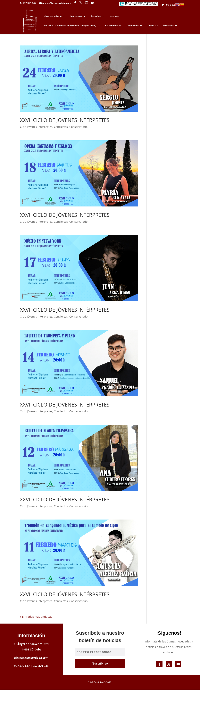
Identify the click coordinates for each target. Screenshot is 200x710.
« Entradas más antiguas (36, 616)
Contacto (153, 25)
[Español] (181, 4)
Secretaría (76, 16)
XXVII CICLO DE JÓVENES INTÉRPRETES (64, 120)
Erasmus (114, 16)
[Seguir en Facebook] (159, 664)
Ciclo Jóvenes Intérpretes (36, 127)
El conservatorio (53, 16)
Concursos (133, 25)
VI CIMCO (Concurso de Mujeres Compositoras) (70, 25)
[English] (177, 4)
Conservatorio (78, 127)
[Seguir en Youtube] (178, 664)
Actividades (111, 25)
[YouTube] (92, 2)
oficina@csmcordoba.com (30, 657)
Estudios (96, 16)
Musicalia (168, 25)
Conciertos (61, 127)
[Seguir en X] (169, 664)
